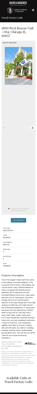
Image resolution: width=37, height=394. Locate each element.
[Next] (32, 128)
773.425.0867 (19, 11)
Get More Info (18, 220)
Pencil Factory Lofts (12, 17)
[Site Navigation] (33, 10)
